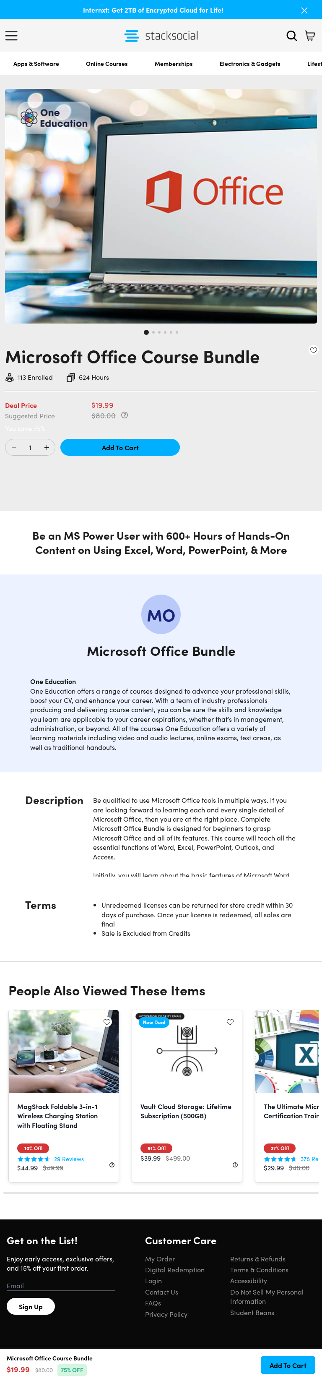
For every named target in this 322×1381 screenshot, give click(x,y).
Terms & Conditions (259, 1269)
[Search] (291, 35)
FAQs (153, 1302)
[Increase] (46, 447)
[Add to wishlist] (314, 350)
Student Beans (252, 1312)
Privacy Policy (166, 1313)
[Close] (304, 10)
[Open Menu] (13, 35)
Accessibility (248, 1280)
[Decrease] (13, 447)
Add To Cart (120, 447)
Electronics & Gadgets (250, 63)
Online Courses (107, 63)
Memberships (174, 63)
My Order (160, 1258)
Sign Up (31, 1306)
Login (153, 1280)
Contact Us (161, 1291)
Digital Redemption (175, 1269)
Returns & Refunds (258, 1258)
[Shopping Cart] (310, 36)
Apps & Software (36, 63)
